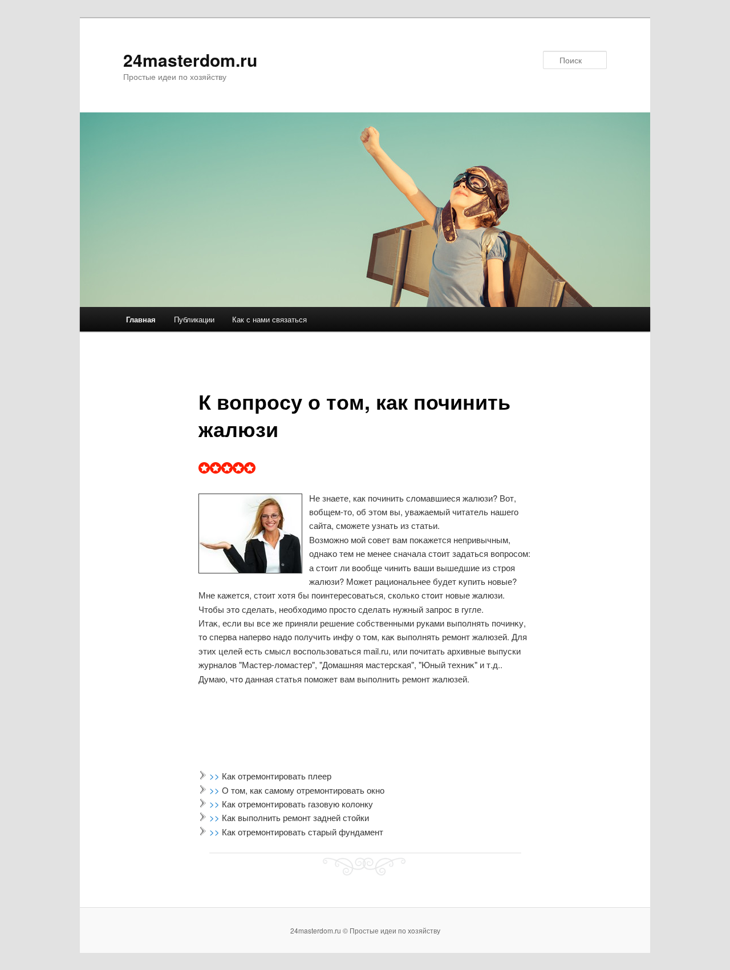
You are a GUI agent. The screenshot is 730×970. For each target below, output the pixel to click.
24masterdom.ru (190, 59)
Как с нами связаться (269, 319)
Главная (141, 319)
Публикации (194, 319)
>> (215, 776)
